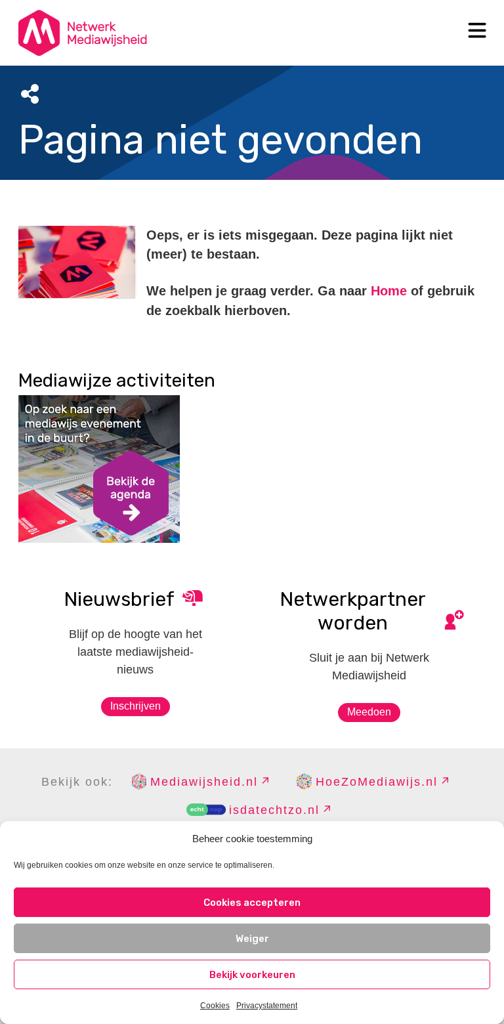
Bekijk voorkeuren (252, 975)
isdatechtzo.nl (274, 810)
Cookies (215, 1005)
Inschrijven (135, 706)
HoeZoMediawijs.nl (377, 781)
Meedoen (369, 711)
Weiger (252, 939)
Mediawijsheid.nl (204, 781)
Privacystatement (266, 1005)
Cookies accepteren (252, 902)
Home (389, 291)
